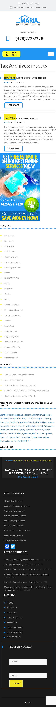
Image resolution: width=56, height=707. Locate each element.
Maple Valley (19, 429)
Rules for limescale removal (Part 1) (20, 396)
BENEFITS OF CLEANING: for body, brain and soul (26, 390)
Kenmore (10, 426)
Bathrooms (9, 235)
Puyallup (47, 418)
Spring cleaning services (15, 540)
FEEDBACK (12, 622)
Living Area (9, 326)
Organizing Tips (11, 336)
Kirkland (43, 422)
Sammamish (37, 414)
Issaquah (13, 418)
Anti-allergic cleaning (13, 380)
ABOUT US (12, 607)
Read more (13, 105)
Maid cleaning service (13, 525)
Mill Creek (36, 433)
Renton (22, 418)
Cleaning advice (11, 257)
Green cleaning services (15, 515)
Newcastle (38, 429)
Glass (6, 299)
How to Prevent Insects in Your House (25, 78)
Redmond (4, 418)
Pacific (13, 422)
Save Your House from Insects (20, 118)
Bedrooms (9, 241)
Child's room (10, 251)
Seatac (3, 433)
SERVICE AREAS (14, 632)
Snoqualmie (47, 433)
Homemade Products (13, 310)
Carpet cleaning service (14, 511)
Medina (18, 433)
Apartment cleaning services (17, 506)
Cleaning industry (12, 262)
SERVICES (12, 612)
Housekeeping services (14, 520)
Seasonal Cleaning (12, 347)
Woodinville (33, 422)
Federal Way (22, 422)
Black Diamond (6, 429)
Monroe (11, 414)
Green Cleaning (11, 304)
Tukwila (29, 429)
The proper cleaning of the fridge (19, 374)
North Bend (27, 437)
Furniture (8, 288)
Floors (7, 283)
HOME (10, 603)
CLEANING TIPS (14, 627)
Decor (7, 272)
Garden (7, 294)
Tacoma (27, 414)
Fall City (28, 426)
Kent (35, 437)
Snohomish (5, 441)
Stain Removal (10, 352)
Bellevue (19, 414)
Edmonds (4, 437)
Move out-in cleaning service (17, 530)
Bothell (29, 418)
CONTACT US (13, 637)
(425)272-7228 (28, 476)
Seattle (3, 414)
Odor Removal (10, 331)
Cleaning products (12, 267)
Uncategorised (11, 357)
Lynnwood (26, 433)
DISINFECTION (11, 278)
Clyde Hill (20, 426)
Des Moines (43, 437)
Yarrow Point (15, 437)
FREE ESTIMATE (14, 617)
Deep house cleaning (13, 535)
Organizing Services (13, 501)
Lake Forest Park (39, 426)
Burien (47, 429)
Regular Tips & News (13, 341)
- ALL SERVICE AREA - (20, 441)
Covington (38, 418)
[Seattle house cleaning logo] (28, 20)
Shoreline (47, 414)
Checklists (9, 246)
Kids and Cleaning (12, 315)
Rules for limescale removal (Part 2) (20, 385)
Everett (10, 433)
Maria (7, 82)
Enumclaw (4, 422)
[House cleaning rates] (28, 54)
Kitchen (8, 320)
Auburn (51, 426)
